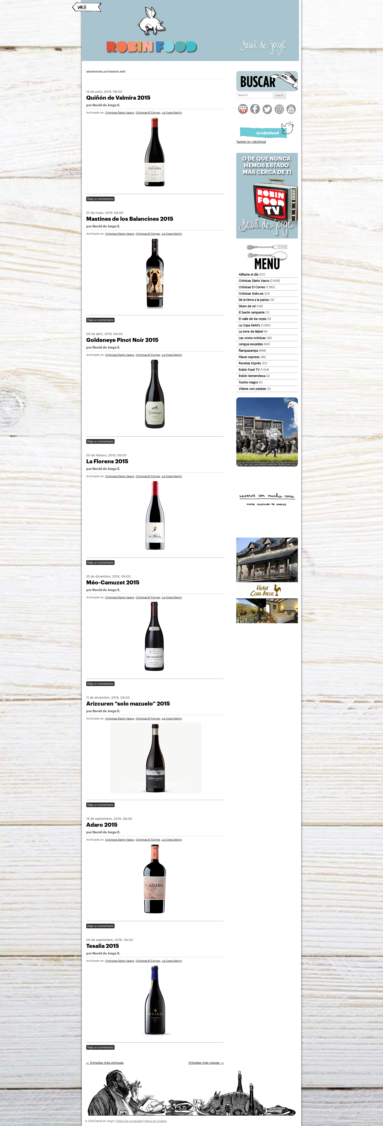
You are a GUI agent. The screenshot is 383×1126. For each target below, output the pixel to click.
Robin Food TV (249, 369)
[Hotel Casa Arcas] (267, 622)
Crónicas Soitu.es (251, 293)
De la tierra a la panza (254, 299)
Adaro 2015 (101, 825)
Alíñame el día (248, 274)
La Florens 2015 (107, 461)
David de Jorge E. (106, 105)
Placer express (249, 357)
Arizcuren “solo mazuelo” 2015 (128, 703)
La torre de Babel (251, 331)
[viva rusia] (267, 465)
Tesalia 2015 (102, 946)
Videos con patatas (252, 388)
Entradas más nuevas (206, 1063)
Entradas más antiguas (105, 1063)
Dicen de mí (247, 306)
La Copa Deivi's (172, 112)
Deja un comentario (100, 198)
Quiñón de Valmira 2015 (118, 98)
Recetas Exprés (250, 363)
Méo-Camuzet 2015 (112, 582)
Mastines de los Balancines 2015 (129, 219)
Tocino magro (248, 382)
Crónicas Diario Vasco (119, 112)
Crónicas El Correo (148, 112)
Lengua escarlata (251, 344)
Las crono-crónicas (252, 338)
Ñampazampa (248, 350)
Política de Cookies (155, 1121)
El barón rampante (252, 312)
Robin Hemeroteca (252, 376)
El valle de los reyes (252, 318)
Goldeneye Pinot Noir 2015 (122, 340)
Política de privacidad (129, 1121)
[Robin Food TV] (267, 237)
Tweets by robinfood (251, 142)
